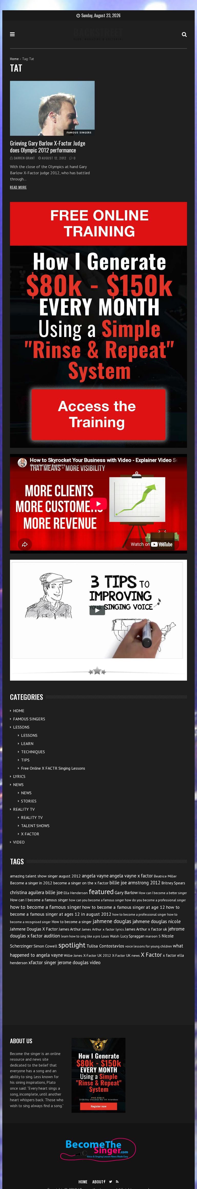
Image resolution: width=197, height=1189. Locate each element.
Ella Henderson (76, 893)
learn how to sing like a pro (80, 936)
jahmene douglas (112, 921)
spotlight (71, 945)
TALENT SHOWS (35, 825)
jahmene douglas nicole (156, 921)
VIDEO (19, 842)
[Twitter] (110, 1181)
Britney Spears (173, 883)
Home (14, 59)
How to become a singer (72, 921)
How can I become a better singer (163, 893)
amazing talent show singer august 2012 (45, 875)
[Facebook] (104, 1181)
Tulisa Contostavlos (105, 946)
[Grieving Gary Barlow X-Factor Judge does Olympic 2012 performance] (52, 108)
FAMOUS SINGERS (79, 132)
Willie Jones (73, 955)
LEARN (27, 743)
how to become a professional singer (139, 914)
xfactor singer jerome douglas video (64, 962)
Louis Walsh (110, 936)
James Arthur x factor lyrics (103, 929)
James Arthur (70, 929)
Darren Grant (24, 158)
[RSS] (117, 1181)
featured (101, 891)
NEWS (18, 784)
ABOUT (97, 1181)
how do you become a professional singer (155, 900)
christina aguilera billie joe (36, 892)
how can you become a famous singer (96, 900)
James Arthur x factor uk (146, 929)
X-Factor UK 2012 (97, 955)
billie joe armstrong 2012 (135, 882)
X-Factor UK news (126, 955)
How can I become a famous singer (39, 899)
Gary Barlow (126, 892)
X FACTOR (30, 833)
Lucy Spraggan (132, 936)
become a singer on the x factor (81, 882)
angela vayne (95, 876)
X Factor (151, 954)
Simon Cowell (45, 946)
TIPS (25, 759)
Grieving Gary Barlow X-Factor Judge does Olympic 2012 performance (47, 146)
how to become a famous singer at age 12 (123, 907)
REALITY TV (24, 809)
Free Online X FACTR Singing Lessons (53, 768)
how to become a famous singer (45, 907)
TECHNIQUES (33, 751)
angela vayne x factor (131, 876)
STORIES (28, 801)
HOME (18, 710)
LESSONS (21, 727)
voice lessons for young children (148, 946)
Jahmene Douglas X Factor (34, 929)
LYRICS (19, 776)
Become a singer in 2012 (31, 882)
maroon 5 (153, 936)
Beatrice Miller (165, 876)
